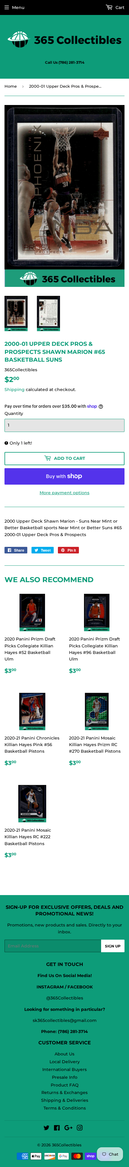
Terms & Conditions (65, 1108)
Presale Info (64, 1077)
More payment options (64, 492)
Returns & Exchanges (64, 1092)
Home (10, 86)
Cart (119, 7)
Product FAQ (65, 1085)
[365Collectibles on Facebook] (57, 1128)
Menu (18, 7)
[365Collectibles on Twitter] (47, 1128)
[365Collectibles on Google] (68, 1128)
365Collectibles (67, 1144)
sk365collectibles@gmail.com (65, 1020)
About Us (64, 1054)
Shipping (14, 389)
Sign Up (113, 946)
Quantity (13, 413)
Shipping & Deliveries (64, 1100)
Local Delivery (65, 1061)
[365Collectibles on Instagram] (80, 1128)
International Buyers (64, 1069)
